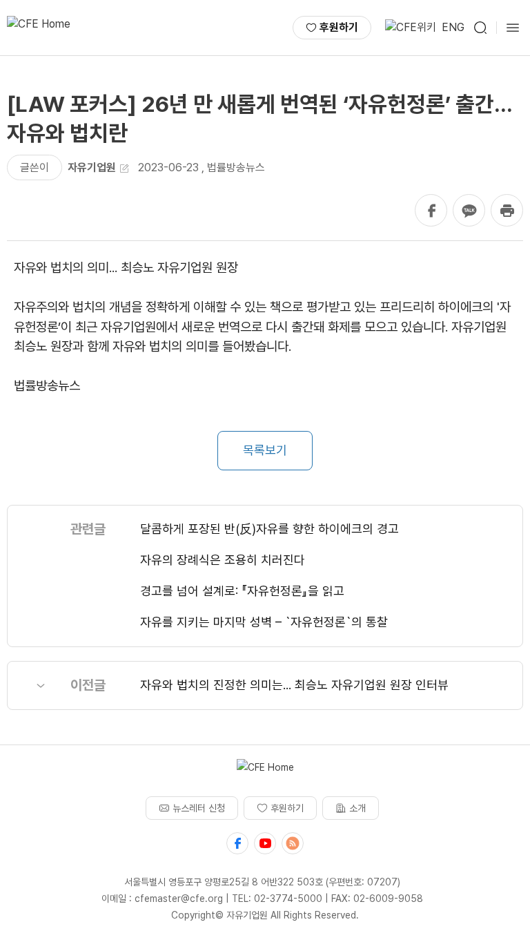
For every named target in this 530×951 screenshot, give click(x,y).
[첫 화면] (38, 27)
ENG (453, 27)
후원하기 (339, 27)
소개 (357, 808)
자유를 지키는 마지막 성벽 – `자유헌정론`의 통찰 (264, 622)
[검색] (480, 27)
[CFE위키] (410, 27)
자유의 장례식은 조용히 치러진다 (222, 560)
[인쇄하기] (507, 210)
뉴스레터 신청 (199, 808)
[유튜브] (265, 843)
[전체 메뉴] (512, 27)
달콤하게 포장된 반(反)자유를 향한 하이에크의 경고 (269, 528)
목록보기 (265, 450)
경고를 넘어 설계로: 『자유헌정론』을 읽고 (242, 591)
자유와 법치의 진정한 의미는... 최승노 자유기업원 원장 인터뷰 (294, 685)
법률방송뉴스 (236, 167)
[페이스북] (237, 843)
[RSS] (293, 843)
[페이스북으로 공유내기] (431, 210)
